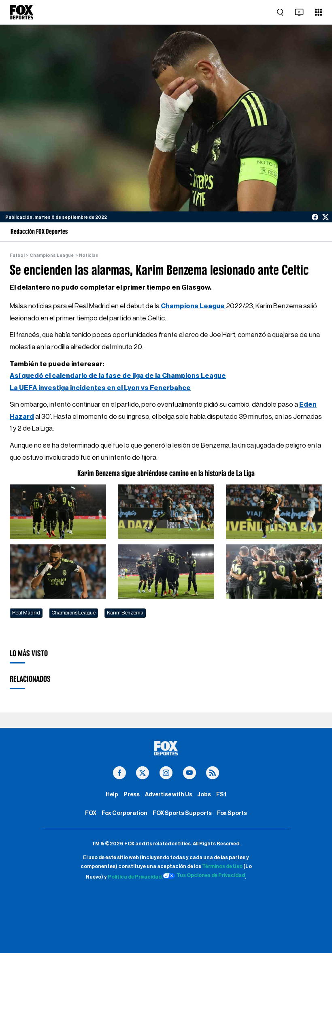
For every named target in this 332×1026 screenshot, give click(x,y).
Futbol (17, 255)
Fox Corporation (124, 813)
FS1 (221, 794)
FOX (90, 813)
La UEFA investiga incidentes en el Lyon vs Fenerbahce (100, 387)
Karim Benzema (125, 612)
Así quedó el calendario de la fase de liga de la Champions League (118, 375)
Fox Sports (232, 813)
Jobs (204, 794)
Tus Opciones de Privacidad (211, 875)
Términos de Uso (222, 866)
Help (112, 794)
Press (131, 794)
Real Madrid (26, 612)
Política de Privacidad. (135, 877)
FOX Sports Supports (182, 813)
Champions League (52, 255)
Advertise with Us (168, 794)
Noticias (88, 255)
